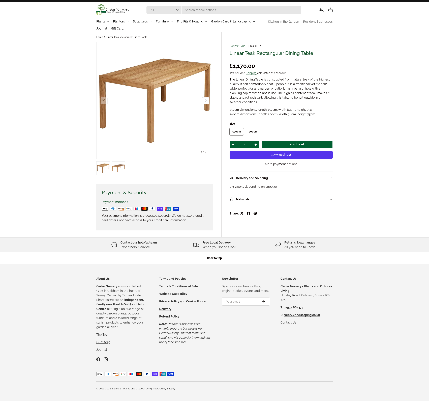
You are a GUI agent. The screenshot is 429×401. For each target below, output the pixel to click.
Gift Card (117, 28)
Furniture (162, 21)
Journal (101, 28)
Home (99, 37)
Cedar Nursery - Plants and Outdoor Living (128, 388)
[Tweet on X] (241, 213)
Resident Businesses (318, 21)
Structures (140, 21)
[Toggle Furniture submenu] (172, 21)
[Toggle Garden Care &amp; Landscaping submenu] (254, 21)
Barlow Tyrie (237, 46)
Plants (100, 21)
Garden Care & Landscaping (231, 21)
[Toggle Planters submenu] (128, 21)
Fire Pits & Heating (190, 21)
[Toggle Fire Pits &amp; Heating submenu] (206, 21)
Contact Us (288, 322)
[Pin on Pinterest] (255, 213)
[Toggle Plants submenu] (108, 21)
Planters (119, 21)
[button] (330, 10)
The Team (103, 334)
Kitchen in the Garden (283, 21)
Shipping (251, 73)
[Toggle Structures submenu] (150, 21)
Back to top (214, 258)
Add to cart (297, 144)
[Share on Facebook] (248, 213)
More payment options (281, 164)
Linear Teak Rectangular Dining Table (126, 37)
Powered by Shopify (164, 388)
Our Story (103, 342)
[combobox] (223, 10)
